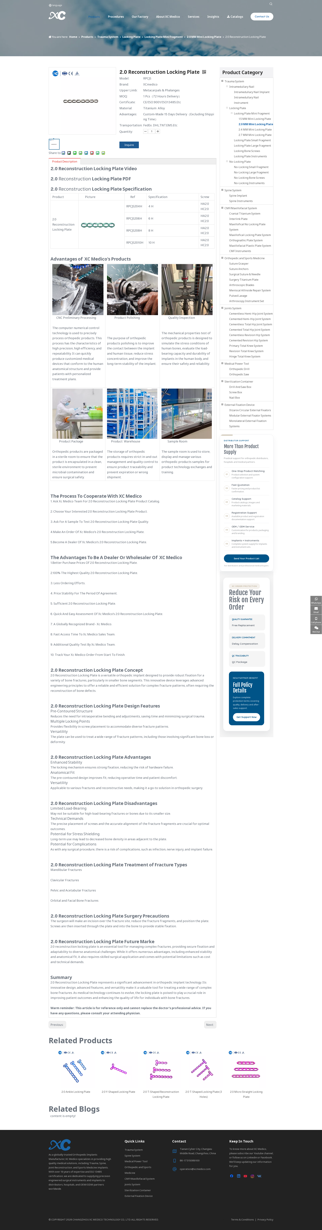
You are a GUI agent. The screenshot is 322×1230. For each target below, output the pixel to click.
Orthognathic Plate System (246, 240)
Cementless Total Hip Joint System (250, 324)
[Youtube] (245, 1176)
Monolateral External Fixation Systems (247, 423)
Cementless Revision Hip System (249, 335)
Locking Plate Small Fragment (252, 140)
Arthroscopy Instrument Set (246, 301)
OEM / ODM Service (243, 526)
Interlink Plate (238, 219)
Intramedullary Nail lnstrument (246, 100)
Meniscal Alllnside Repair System (250, 290)
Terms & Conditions (242, 1219)
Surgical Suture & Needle (244, 274)
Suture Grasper (239, 263)
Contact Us (262, 16)
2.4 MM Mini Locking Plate (255, 129)
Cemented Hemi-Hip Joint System (250, 319)
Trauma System (234, 81)
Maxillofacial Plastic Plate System (250, 246)
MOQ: (123, 96)
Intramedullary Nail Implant (252, 92)
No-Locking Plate (240, 161)
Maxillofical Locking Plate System (250, 235)
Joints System (233, 308)
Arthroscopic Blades (241, 285)
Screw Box (235, 392)
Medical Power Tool (237, 363)
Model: (124, 78)
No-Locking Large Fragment (251, 172)
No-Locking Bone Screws (249, 178)
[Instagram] (252, 1176)
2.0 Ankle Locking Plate (76, 1092)
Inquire (129, 145)
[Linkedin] (238, 1176)
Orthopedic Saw (239, 374)
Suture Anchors (239, 269)
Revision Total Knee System (246, 351)
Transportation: (130, 125)
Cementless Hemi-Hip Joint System (251, 313)
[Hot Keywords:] (271, 4)
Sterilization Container (239, 381)
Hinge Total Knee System (244, 356)
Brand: (124, 84)
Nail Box (234, 397)
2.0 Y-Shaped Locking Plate (118, 1092)
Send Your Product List (246, 558)
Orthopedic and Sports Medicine (245, 258)
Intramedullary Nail (241, 87)
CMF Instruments (240, 251)
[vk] (259, 1176)
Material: (125, 108)
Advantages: (128, 114)
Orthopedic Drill (239, 369)
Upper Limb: (128, 90)
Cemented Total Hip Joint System (249, 330)
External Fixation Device (240, 405)
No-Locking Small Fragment (251, 167)
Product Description (64, 161)
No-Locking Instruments (249, 183)
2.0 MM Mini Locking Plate (256, 124)
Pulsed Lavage (238, 296)
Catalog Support (241, 498)
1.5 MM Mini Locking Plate (255, 119)
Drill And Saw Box (240, 387)
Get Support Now (246, 717)
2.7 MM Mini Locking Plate (255, 135)
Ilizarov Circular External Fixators (250, 410)
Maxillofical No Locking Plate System (247, 226)
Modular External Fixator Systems (250, 415)
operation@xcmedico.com (195, 1169)
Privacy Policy (265, 1219)
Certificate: (127, 102)
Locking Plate (237, 108)
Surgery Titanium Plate (243, 279)
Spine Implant (238, 195)
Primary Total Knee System (246, 346)
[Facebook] (232, 1176)
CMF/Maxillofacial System (241, 208)
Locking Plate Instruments (250, 156)
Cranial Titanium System (244, 213)
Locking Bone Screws (247, 151)
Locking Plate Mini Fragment (252, 113)
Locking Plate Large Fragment (252, 145)
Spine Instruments (241, 201)
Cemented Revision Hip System (248, 340)
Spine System (233, 190)
